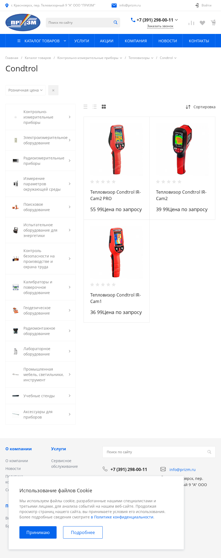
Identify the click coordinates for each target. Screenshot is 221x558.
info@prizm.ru (130, 5)
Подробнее (83, 532)
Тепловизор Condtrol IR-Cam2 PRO (115, 195)
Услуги (58, 448)
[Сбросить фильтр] (53, 90)
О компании (18, 448)
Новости (13, 468)
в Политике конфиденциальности (122, 516)
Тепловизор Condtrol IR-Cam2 (181, 195)
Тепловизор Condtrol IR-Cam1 (115, 298)
